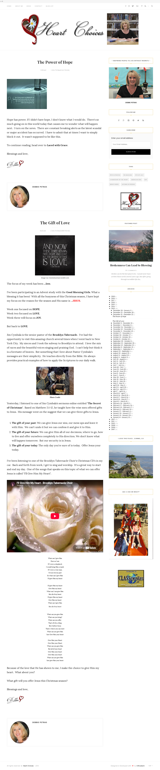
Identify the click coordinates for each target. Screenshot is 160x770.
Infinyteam (141, 766)
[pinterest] (141, 6)
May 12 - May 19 (119, 381)
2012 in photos (115, 175)
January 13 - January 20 (122, 415)
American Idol (136, 179)
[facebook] (126, 6)
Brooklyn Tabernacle (65, 335)
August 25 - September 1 (122, 351)
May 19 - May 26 (119, 379)
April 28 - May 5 (119, 385)
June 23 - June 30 (119, 369)
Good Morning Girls (78, 292)
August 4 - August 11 (120, 357)
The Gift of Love (55, 223)
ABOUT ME (19, 6)
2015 (113, 304)
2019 (113, 296)
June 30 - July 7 (119, 367)
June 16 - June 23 (119, 371)
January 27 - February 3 (122, 411)
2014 (113, 306)
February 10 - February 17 (122, 407)
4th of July (139, 175)
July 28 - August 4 (120, 359)
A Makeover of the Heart (119, 179)
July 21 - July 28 (119, 361)
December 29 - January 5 (122, 310)
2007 (113, 429)
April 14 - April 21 (119, 389)
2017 (113, 300)
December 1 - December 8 (122, 325)
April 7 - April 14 (119, 391)
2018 (113, 298)
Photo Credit (55, 397)
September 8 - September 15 (123, 347)
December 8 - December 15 (123, 323)
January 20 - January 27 (122, 413)
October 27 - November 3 (122, 333)
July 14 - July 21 (119, 363)
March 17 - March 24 (120, 397)
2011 (113, 421)
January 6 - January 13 (121, 417)
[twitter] (132, 6)
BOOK (29, 6)
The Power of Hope (55, 62)
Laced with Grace (57, 145)
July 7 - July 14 (118, 365)
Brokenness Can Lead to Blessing (131, 265)
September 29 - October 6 (122, 341)
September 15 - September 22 (123, 345)
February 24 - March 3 (121, 403)
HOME (9, 6)
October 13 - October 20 (122, 337)
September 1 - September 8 (122, 349)
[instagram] (129, 6)
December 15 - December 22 (123, 314)
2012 (113, 419)
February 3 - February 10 (122, 409)
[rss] (145, 6)
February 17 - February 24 (122, 405)
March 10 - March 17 (120, 399)
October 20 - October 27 (122, 335)
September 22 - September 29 (123, 343)
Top (150, 765)
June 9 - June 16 (119, 373)
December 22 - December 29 (123, 312)
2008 (113, 427)
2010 (113, 423)
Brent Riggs (114, 184)
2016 (113, 302)
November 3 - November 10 (123, 331)
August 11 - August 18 (121, 355)
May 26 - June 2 (119, 377)
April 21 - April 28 (119, 387)
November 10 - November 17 (123, 329)
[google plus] (137, 6)
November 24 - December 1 (123, 327)
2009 (113, 425)
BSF (146, 179)
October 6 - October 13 (121, 339)
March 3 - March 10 (120, 401)
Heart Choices (28, 766)
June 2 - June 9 (118, 375)
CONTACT (38, 6)
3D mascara (128, 175)
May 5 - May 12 (119, 383)
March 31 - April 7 (119, 393)
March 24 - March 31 (120, 395)
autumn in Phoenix (128, 184)
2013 (113, 308)
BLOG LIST (49, 6)
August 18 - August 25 (121, 353)
